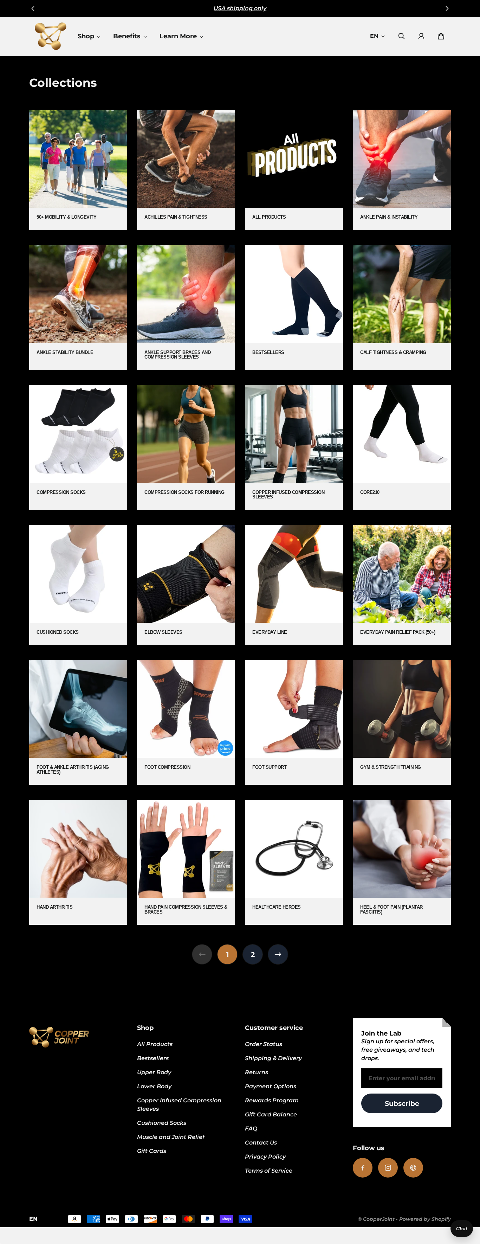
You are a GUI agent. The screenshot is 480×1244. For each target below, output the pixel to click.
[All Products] (294, 170)
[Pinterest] (413, 1168)
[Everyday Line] (294, 585)
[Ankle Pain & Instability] (402, 170)
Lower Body (154, 1086)
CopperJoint (379, 1219)
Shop (86, 36)
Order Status (263, 1044)
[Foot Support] (294, 722)
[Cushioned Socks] (78, 585)
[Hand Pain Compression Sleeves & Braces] (186, 862)
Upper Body (154, 1072)
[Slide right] (447, 8)
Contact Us (261, 1142)
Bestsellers (153, 1058)
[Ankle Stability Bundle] (78, 307)
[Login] (421, 36)
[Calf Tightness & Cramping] (402, 307)
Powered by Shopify (425, 1219)
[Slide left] (33, 8)
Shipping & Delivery (273, 1058)
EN (374, 36)
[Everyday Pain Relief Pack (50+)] (402, 585)
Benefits (127, 36)
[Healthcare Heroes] (294, 862)
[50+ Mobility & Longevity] (78, 170)
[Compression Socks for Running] (186, 447)
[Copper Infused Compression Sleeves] (294, 447)
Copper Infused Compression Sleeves (179, 1104)
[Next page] (278, 954)
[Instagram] (388, 1168)
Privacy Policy (265, 1156)
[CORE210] (402, 447)
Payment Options (270, 1086)
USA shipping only (240, 8)
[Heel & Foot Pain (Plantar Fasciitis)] (402, 862)
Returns (256, 1072)
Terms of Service (268, 1170)
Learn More (178, 36)
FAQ (251, 1128)
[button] (401, 36)
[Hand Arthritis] (78, 862)
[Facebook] (362, 1168)
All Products (155, 1044)
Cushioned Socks (161, 1123)
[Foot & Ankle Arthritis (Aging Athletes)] (78, 722)
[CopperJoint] (50, 36)
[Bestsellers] (294, 307)
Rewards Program (272, 1100)
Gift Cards (151, 1151)
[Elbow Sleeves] (186, 585)
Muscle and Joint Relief (171, 1137)
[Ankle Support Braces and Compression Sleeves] (186, 307)
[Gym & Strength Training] (402, 722)
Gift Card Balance (271, 1114)
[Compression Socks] (78, 447)
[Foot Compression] (186, 722)
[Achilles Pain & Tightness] (186, 170)
